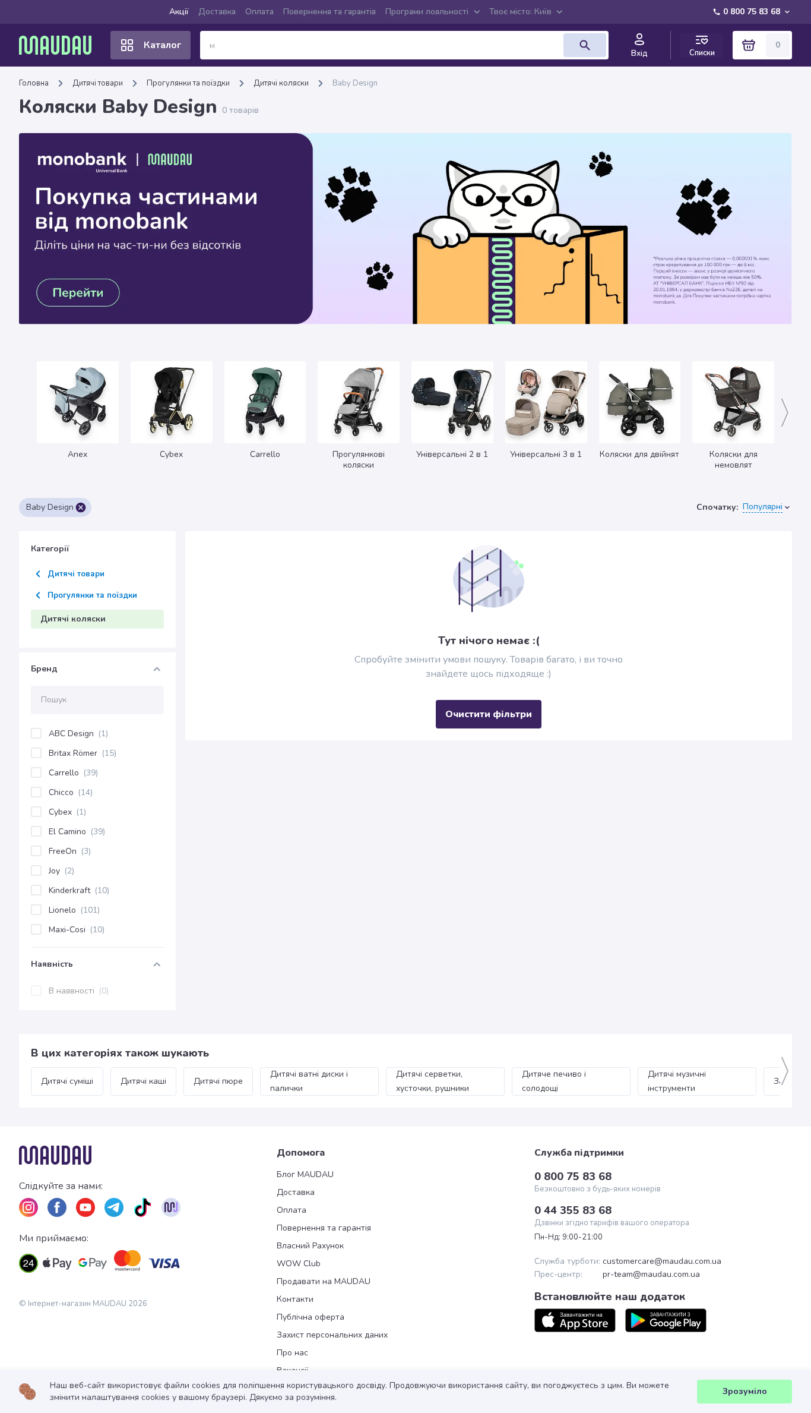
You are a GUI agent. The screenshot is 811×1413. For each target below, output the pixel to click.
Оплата (259, 11)
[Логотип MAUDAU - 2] (60, 45)
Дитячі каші (143, 1081)
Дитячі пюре (218, 1081)
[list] (28, 1207)
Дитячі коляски (281, 83)
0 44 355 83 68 (573, 1210)
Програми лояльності (426, 11)
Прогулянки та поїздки (188, 83)
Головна (34, 83)
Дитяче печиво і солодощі (555, 1081)
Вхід (639, 53)
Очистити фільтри (488, 714)
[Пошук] (584, 45)
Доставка (217, 11)
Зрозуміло (745, 1391)
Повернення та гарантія (329, 11)
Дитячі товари (97, 83)
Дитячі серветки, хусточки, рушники (432, 1081)
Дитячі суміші (67, 1081)
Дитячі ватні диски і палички (310, 1081)
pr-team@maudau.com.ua (651, 1274)
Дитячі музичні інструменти (678, 1081)
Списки (702, 53)
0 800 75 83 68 (751, 11)
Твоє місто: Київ (520, 11)
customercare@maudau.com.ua (662, 1261)
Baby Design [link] (355, 83)
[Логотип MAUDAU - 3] (148, 1155)
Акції (179, 11)
